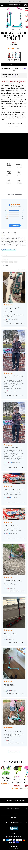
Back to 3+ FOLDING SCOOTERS (15, 800)
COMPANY (14, 817)
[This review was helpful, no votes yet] (20, 324)
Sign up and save (13, 808)
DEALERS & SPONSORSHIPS (14, 822)
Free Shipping (14, 44)
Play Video (15, 149)
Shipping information (14, 126)
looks (6, 261)
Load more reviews (14, 752)
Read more (21, 459)
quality (11, 261)
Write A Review (15, 225)
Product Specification (14, 123)
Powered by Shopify (14, 848)
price (16, 261)
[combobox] (21, 269)
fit (2, 261)
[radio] (10, 56)
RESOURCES (14, 813)
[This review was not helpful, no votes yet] (22, 324)
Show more (4, 265)
